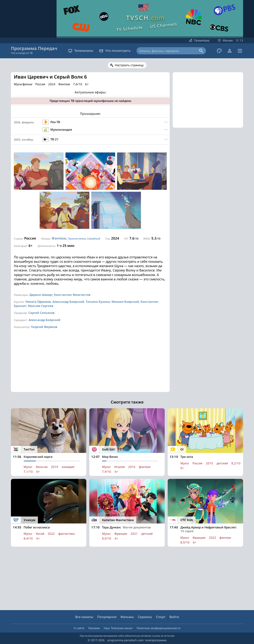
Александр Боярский (68, 302)
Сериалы (145, 617)
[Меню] (240, 50)
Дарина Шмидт (40, 295)
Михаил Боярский (125, 302)
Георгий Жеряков (44, 327)
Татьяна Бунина (98, 302)
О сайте (79, 628)
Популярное (106, 617)
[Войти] (229, 50)
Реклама (94, 628)
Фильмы (127, 617)
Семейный (93, 238)
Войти (174, 617)
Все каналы (84, 617)
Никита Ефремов (38, 302)
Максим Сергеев (40, 306)
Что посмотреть (118, 50)
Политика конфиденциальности (158, 628)
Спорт (160, 617)
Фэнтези (59, 238)
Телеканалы (83, 50)
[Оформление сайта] (219, 50)
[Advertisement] (90, 364)
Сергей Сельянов (41, 313)
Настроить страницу (129, 65)
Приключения (77, 238)
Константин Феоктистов (72, 295)
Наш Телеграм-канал (118, 628)
